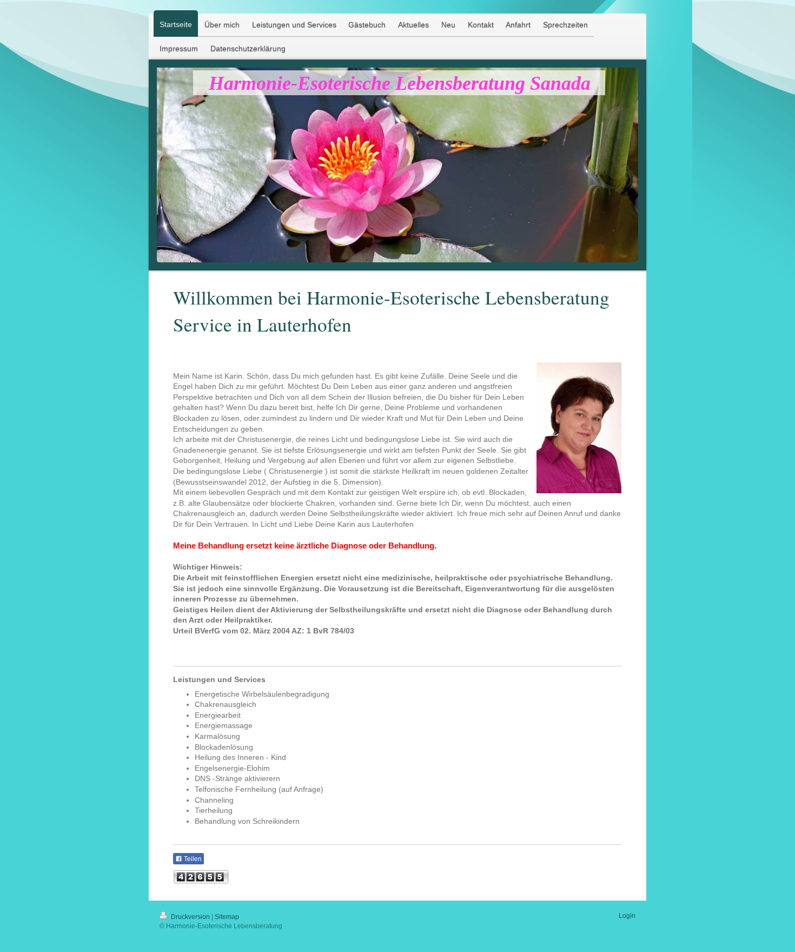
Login (627, 916)
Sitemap (227, 917)
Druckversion (190, 917)
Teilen (192, 859)
